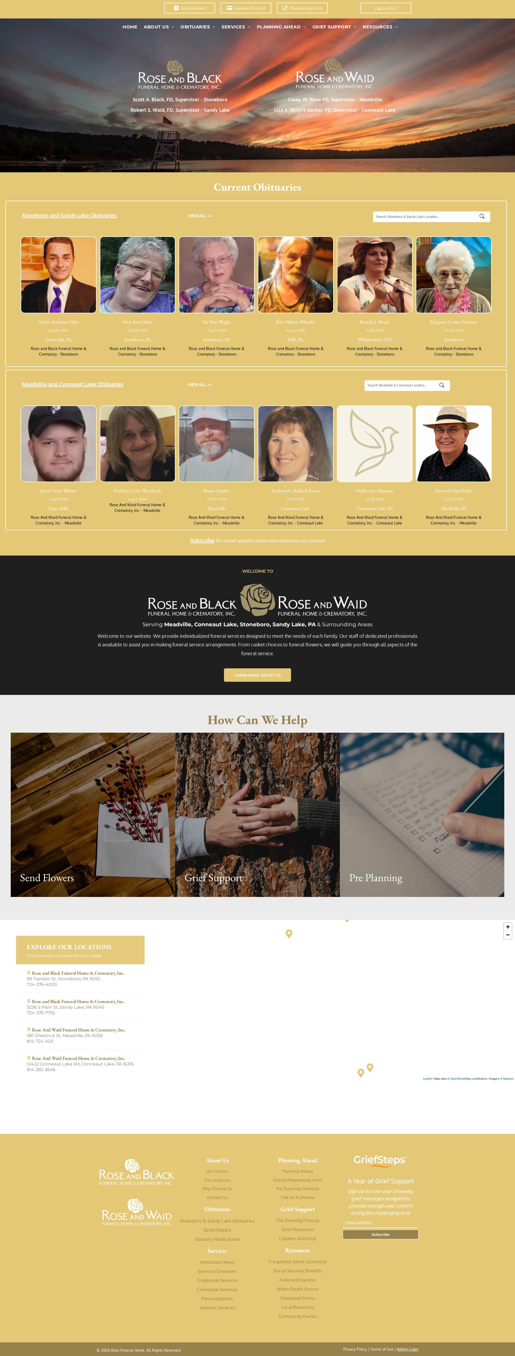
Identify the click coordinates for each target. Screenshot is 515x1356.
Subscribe (202, 540)
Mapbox (508, 1078)
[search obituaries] (484, 217)
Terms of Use (381, 1349)
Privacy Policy (355, 1349)
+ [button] (508, 926)
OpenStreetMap (460, 1078)
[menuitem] (130, 27)
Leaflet (427, 1078)
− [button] (508, 935)
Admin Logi (406, 1349)
